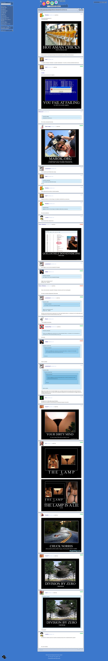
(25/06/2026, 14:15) (3, 21)
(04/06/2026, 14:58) (3, 24)
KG (46, 397)
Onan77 (47, 406)
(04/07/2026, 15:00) (3, 15)
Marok (46, 318)
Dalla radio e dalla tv (4, 7)
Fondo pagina (81, 9)
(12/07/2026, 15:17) (3, 13)
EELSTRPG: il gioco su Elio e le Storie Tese (5, 20)
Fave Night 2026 (3, 12)
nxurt (46, 592)
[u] (45, 443)
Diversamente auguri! (4, 10)
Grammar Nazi (48, 326)
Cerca (55, 6)
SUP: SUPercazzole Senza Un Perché (44, 9)
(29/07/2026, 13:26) (3, 8)
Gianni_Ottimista (42, 224)
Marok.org (58, 6)
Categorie (52, 6)
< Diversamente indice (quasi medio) (54, 658)
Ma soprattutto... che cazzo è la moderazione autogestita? (5, 28)
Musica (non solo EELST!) (5, 17)
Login (105, 2)
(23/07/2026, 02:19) (3, 11)
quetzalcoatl (47, 168)
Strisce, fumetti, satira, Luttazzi (5, 23)
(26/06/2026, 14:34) (3, 18)
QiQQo (46, 271)
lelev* (46, 59)
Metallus (47, 14)
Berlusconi (41, 111)
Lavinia (46, 217)
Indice (49, 6)
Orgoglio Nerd (3, 14)
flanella (46, 515)
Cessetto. (42, 72)
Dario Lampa (48, 126)
